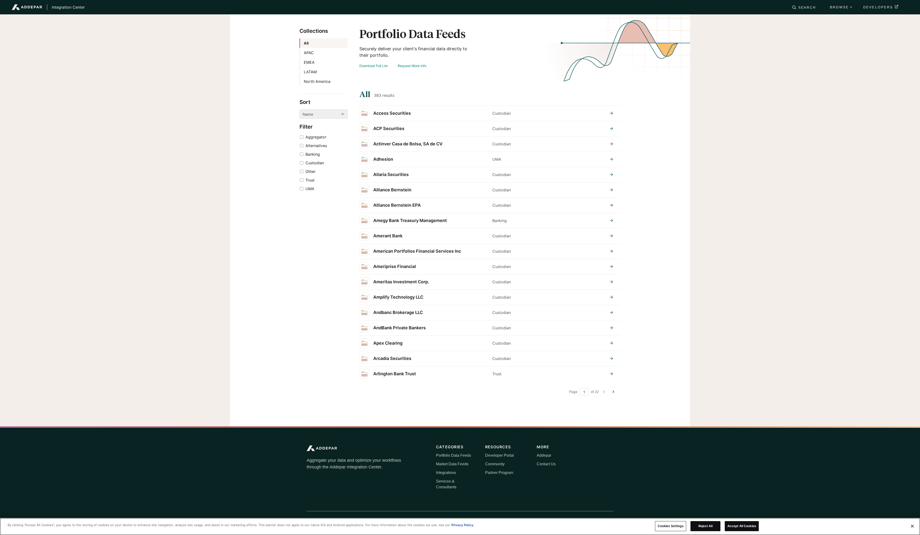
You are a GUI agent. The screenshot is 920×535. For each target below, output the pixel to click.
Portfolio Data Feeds (453, 455)
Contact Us (546, 464)
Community (495, 464)
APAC (309, 52)
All (306, 43)
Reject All (705, 526)
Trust (310, 180)
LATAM (310, 71)
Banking (312, 154)
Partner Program (499, 473)
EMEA (309, 62)
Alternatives (316, 145)
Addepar (544, 455)
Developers (878, 7)
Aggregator (315, 137)
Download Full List (373, 66)
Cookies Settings (671, 526)
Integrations (446, 473)
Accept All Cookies (741, 526)
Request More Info (412, 66)
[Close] (912, 526)
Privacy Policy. (462, 525)
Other (310, 171)
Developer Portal (499, 455)
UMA (309, 188)
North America (317, 81)
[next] (612, 392)
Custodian (314, 162)
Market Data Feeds (452, 464)
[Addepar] (27, 7)
